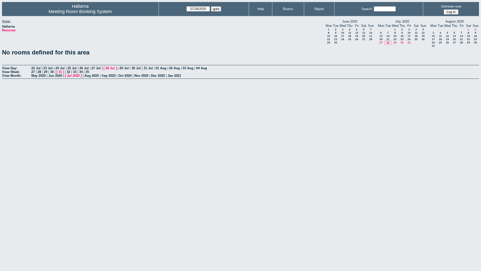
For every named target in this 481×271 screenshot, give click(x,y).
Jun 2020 (55, 76)
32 (68, 72)
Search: (367, 9)
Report (319, 9)
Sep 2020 (108, 76)
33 (74, 72)
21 (370, 36)
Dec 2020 (158, 76)
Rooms (288, 9)
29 (328, 42)
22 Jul (36, 68)
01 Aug (161, 68)
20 (363, 36)
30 (335, 42)
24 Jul (60, 68)
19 (356, 36)
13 (363, 32)
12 (356, 32)
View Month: (11, 76)
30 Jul (136, 68)
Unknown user (451, 6)
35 (87, 72)
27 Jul (96, 68)
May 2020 (38, 76)
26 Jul (84, 68)
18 (349, 36)
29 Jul (124, 68)
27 (363, 39)
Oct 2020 (125, 76)
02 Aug (174, 68)
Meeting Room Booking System (80, 11)
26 (356, 39)
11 (349, 32)
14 (370, 32)
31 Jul (148, 68)
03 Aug (188, 68)
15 (328, 36)
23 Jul (48, 68)
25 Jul (72, 68)
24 (342, 39)
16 (335, 36)
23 (335, 39)
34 (81, 72)
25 (349, 39)
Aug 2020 (91, 76)
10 (342, 32)
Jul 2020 (73, 76)
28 (370, 39)
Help (260, 9)
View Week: (11, 72)
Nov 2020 (141, 76)
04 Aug (201, 68)
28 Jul (110, 68)
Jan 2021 (174, 76)
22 (328, 39)
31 (409, 42)
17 (342, 36)
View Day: (9, 68)
